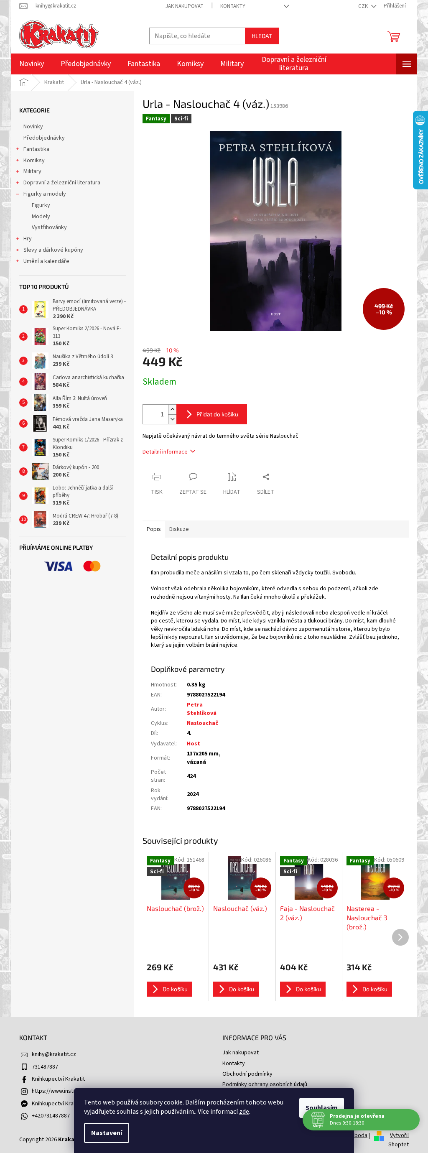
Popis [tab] (154, 529)
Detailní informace (165, 452)
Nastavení (106, 1133)
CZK (363, 6)
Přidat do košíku (217, 414)
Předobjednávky (44, 138)
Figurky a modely (44, 194)
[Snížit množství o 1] (172, 419)
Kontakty (232, 6)
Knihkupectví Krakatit (58, 1079)
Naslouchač (202, 723)
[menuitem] (31, 64)
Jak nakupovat (185, 6)
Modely (41, 216)
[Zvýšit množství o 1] (172, 409)
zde (244, 1111)
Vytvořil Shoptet (398, 1140)
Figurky (41, 205)
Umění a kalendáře (46, 261)
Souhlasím (322, 1107)
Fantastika (36, 149)
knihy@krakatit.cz (54, 1054)
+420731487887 (51, 1116)
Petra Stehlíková (202, 709)
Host (193, 744)
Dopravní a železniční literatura (61, 183)
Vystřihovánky (49, 227)
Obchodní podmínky (247, 1074)
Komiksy (34, 160)
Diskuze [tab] (179, 529)
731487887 (45, 1067)
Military (32, 171)
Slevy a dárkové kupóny (53, 250)
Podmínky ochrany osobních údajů (264, 1084)
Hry (27, 239)
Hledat (262, 35)
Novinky (33, 126)
